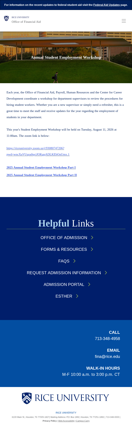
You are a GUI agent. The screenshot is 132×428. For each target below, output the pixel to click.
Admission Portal (64, 284)
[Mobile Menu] (124, 21)
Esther (64, 296)
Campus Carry (83, 421)
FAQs (63, 261)
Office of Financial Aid (26, 21)
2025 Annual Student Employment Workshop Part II (42, 175)
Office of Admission (64, 237)
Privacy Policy (50, 421)
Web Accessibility (66, 421)
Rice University (20, 17)
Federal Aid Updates (106, 4)
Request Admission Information (64, 272)
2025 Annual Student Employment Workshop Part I (41, 167)
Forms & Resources (64, 249)
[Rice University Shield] (6, 19)
